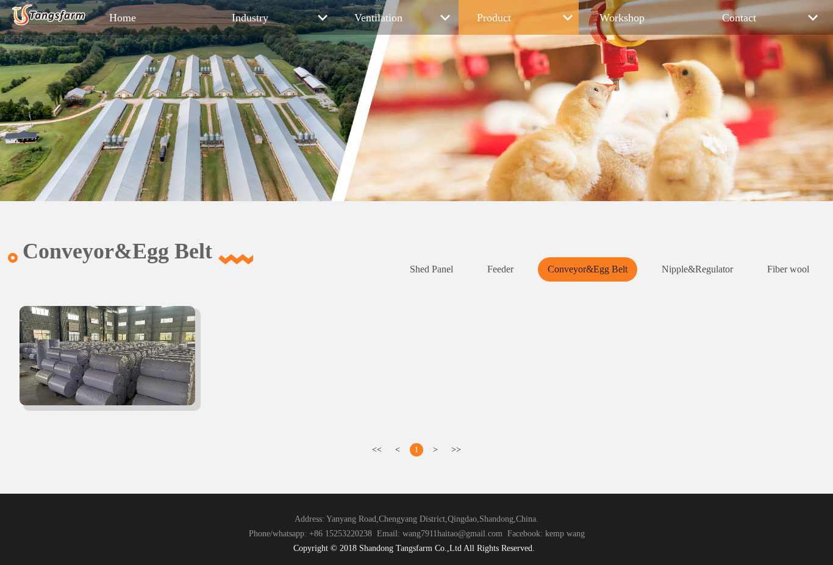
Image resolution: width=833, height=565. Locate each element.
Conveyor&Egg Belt (587, 269)
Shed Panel (431, 269)
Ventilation (378, 18)
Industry (250, 18)
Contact (739, 18)
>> (456, 449)
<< (377, 449)
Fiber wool (788, 269)
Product (494, 18)
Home (122, 18)
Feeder (500, 269)
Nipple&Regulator (697, 269)
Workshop (622, 18)
